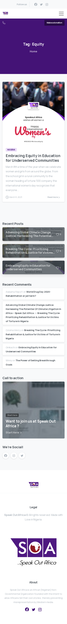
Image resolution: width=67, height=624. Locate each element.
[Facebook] (36, 4)
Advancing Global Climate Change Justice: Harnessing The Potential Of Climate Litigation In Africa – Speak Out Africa (33, 309)
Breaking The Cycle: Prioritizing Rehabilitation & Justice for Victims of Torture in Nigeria (33, 317)
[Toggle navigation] (61, 13)
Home (33, 51)
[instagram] (47, 4)
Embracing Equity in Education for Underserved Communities (33, 158)
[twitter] (41, 4)
